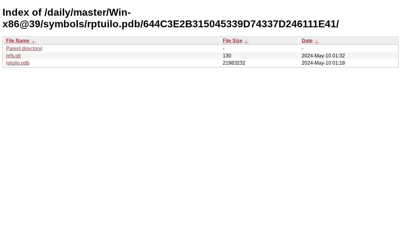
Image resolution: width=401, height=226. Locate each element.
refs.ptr (13, 55)
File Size (232, 40)
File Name (17, 40)
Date (307, 40)
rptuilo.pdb (17, 63)
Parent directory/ (24, 48)
